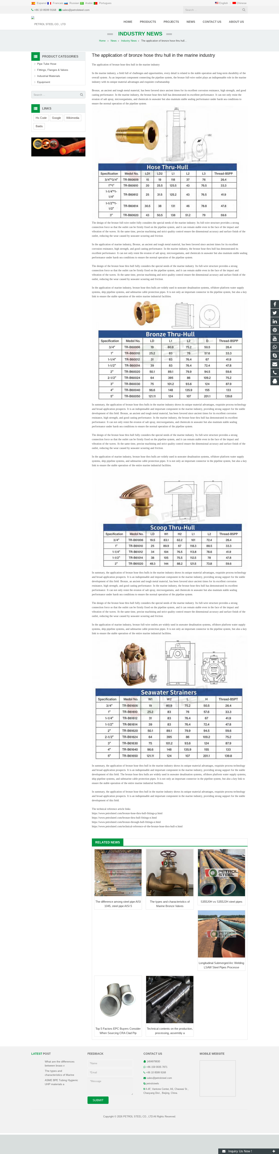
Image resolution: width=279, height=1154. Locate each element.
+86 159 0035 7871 (156, 1067)
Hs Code (41, 117)
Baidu (39, 126)
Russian (74, 3)
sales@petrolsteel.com (76, 9)
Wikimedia (72, 117)
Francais (58, 3)
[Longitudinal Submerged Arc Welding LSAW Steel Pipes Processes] (221, 934)
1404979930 (153, 1061)
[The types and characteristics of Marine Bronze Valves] (169, 872)
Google (56, 117)
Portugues (104, 3)
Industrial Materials (48, 75)
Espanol (41, 3)
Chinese (241, 3)
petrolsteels (152, 1083)
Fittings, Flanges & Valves (52, 69)
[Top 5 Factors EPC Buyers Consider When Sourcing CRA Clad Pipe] (118, 999)
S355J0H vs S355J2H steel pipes (221, 901)
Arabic (89, 3)
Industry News (139, 34)
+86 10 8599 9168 (45, 9)
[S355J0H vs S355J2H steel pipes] (221, 872)
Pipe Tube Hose (46, 63)
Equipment (43, 82)
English (223, 3)
